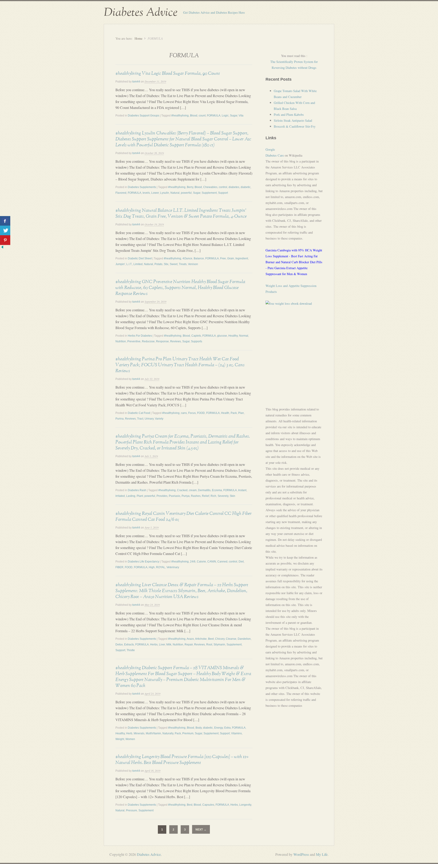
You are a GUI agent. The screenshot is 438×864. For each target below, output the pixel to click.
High (152, 567)
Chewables (210, 187)
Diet (241, 561)
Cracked (182, 490)
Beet (211, 638)
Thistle (131, 650)
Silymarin (219, 644)
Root (209, 644)
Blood (193, 115)
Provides (161, 496)
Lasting (130, 496)
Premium (187, 733)
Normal (243, 335)
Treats (183, 264)
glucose (222, 335)
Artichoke (201, 638)
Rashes (196, 496)
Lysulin (164, 192)
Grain (230, 258)
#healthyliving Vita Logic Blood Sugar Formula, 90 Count (167, 73)
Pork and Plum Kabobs (289, 114)
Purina (119, 418)
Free (223, 258)
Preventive (134, 341)
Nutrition (120, 341)
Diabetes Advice (140, 12)
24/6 (193, 561)
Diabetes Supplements (142, 187)
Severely (223, 496)
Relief (205, 496)
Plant (140, 496)
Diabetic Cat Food (139, 413)
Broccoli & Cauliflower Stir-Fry (294, 126)
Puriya (186, 496)
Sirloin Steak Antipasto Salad (293, 120)
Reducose (148, 341)
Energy (218, 727)
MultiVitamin (153, 733)
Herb (129, 733)
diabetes (234, 187)
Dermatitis (204, 490)
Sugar (233, 115)
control (223, 187)
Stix (166, 264)
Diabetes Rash (137, 490)
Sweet (173, 264)
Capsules (208, 804)
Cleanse (231, 638)
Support (223, 192)
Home (138, 38)
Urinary (149, 418)
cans (184, 413)
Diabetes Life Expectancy (143, 561)
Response (162, 341)
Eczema (217, 490)
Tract (140, 418)
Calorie (201, 561)
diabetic (245, 187)
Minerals (139, 733)
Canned (222, 561)
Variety (159, 418)
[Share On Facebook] (5, 221)
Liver (162, 644)
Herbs (154, 644)
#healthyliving (180, 115)
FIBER (119, 567)
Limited (138, 264)
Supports (196, 341)
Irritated (120, 496)
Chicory (219, 638)
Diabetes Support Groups (143, 115)
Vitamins (236, 733)
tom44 (136, 81)
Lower (155, 192)
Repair (189, 644)
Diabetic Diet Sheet (140, 258)
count (202, 115)
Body (199, 727)
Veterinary (173, 567)
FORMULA (213, 115)
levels (146, 192)
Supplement (209, 192)
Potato (158, 264)
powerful (186, 192)
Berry (190, 187)
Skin (232, 496)
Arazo (190, 638)
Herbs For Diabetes (140, 335)
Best (189, 804)
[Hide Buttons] (2, 247)
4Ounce (187, 258)
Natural (175, 192)
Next (201, 829)
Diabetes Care (275, 155)
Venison (193, 264)
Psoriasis (174, 496)
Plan (241, 413)
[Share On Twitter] (5, 230)
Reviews (175, 341)
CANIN (211, 561)
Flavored (120, 192)
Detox (119, 644)
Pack (234, 413)
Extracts (129, 644)
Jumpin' (120, 264)
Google (270, 149)
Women (130, 739)
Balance (199, 258)
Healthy (233, 335)
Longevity (245, 804)
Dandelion (244, 638)
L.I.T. (129, 264)
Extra (227, 727)
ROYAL (160, 567)
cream (193, 490)
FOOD (201, 413)
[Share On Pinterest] (5, 240)
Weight (119, 739)
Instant (242, 490)
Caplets (196, 335)
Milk (168, 644)
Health (225, 413)
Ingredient (241, 258)
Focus (192, 413)
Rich (213, 496)
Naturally (167, 733)
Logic (225, 115)
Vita (241, 115)
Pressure (131, 810)
